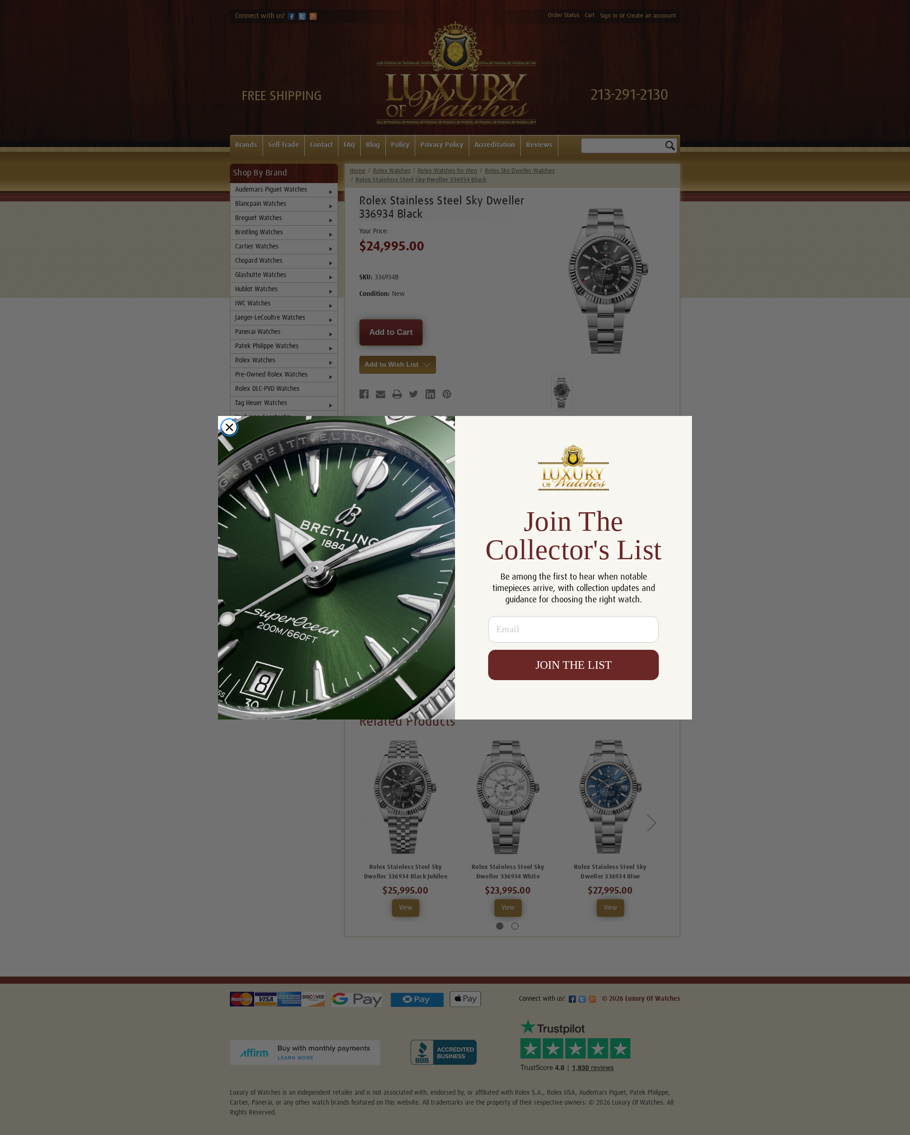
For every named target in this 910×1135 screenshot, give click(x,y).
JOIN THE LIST (574, 665)
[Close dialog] (229, 427)
